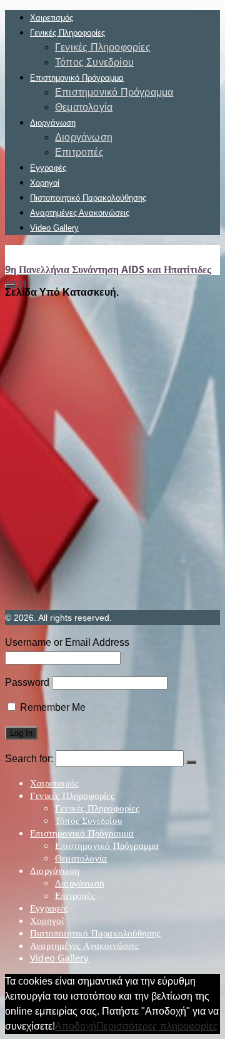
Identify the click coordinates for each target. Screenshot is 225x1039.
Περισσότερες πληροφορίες (157, 1026)
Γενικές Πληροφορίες (67, 33)
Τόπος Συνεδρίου (94, 62)
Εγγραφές (48, 168)
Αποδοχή (75, 1026)
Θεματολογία (83, 107)
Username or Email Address (67, 642)
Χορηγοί (44, 183)
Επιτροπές (79, 152)
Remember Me (52, 707)
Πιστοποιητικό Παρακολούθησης (88, 198)
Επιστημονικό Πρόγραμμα (77, 78)
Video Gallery (54, 228)
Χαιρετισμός (51, 18)
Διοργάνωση (53, 123)
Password (27, 682)
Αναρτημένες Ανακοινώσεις (79, 213)
